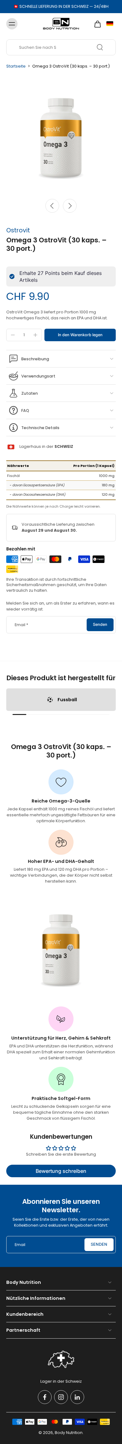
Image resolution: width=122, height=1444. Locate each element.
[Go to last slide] (52, 206)
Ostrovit (18, 230)
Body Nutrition (69, 1432)
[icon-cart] (96, 24)
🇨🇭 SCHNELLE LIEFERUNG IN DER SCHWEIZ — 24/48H (61, 6)
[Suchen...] (99, 47)
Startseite (16, 66)
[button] (80, 335)
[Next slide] (70, 206)
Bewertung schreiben (61, 1171)
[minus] (13, 335)
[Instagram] (61, 1397)
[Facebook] (45, 1397)
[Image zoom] (61, 134)
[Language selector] (110, 23)
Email (21, 624)
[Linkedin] (77, 1397)
